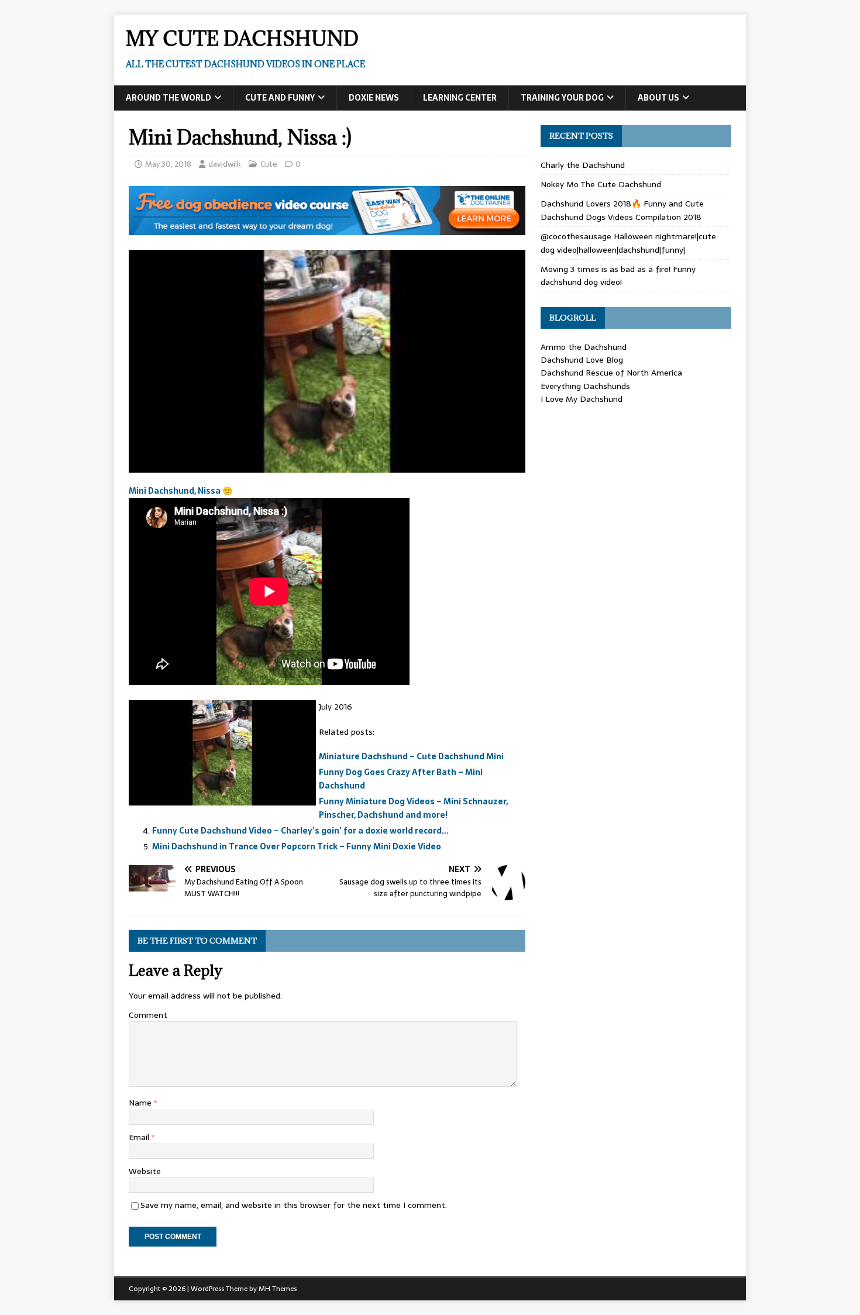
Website (145, 1171)
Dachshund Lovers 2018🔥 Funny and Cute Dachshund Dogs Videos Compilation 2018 (622, 210)
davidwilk (224, 164)
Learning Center (460, 97)
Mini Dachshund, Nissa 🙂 (180, 490)
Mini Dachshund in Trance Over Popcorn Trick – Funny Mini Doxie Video (296, 846)
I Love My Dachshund (581, 399)
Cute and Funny (280, 97)
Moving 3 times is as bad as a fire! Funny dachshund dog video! (618, 275)
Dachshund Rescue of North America (611, 372)
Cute (268, 164)
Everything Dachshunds (585, 386)
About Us (658, 97)
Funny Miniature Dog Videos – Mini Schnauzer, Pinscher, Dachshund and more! (413, 808)
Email (140, 1137)
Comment (148, 1014)
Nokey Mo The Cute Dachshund (601, 184)
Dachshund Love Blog (582, 359)
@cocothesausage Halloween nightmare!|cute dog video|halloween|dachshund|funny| (628, 243)
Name (141, 1102)
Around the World (168, 97)
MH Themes (278, 1289)
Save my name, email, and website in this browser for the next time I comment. (293, 1205)
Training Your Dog (562, 97)
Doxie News (374, 97)
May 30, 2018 (168, 164)
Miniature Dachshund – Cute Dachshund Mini (411, 756)
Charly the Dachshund (583, 165)
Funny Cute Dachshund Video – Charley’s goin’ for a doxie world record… (300, 830)
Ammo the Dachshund (584, 346)
